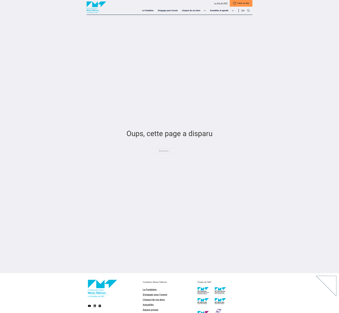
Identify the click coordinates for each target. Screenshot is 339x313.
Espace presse (150, 309)
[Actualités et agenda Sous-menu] (234, 10)
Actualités (148, 304)
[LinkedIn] (95, 306)
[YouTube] (89, 306)
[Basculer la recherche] (248, 10)
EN (242, 10)
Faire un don (243, 3)
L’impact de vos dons (191, 10)
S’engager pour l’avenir (168, 10)
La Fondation (147, 10)
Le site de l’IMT (221, 3)
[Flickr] (100, 306)
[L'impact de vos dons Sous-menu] (206, 10)
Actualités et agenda (219, 10)
